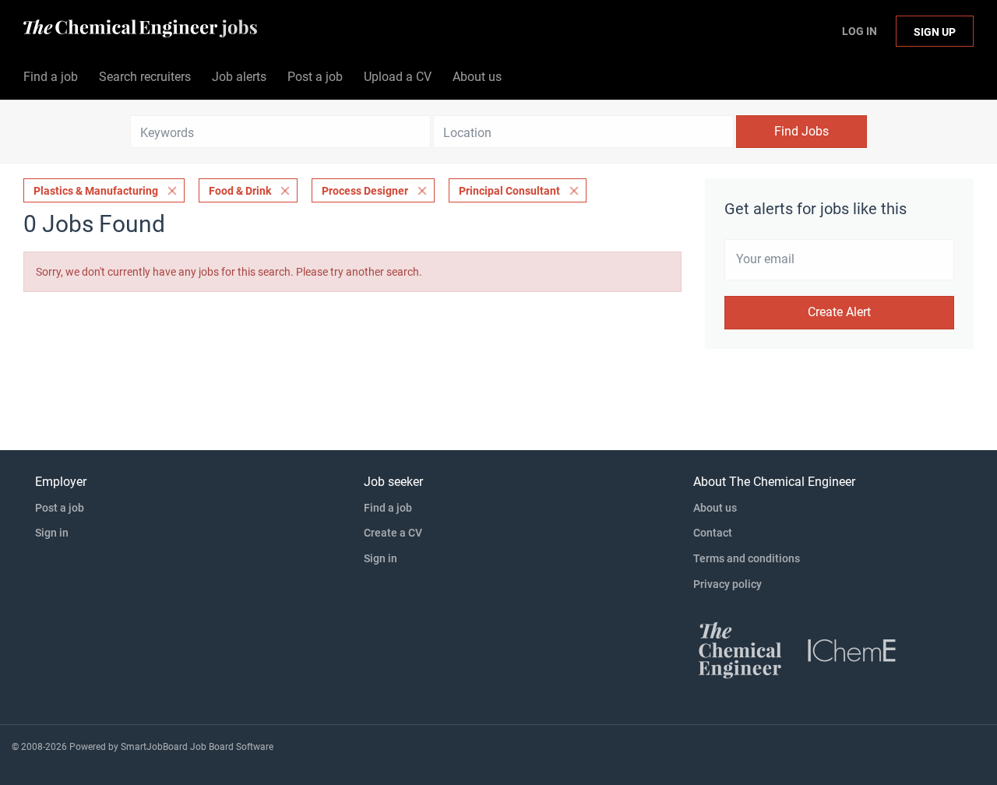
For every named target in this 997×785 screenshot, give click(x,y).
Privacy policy (727, 584)
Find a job (388, 508)
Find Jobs (801, 131)
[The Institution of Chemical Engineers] (852, 649)
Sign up (935, 32)
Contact (712, 532)
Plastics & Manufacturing (95, 191)
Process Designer (365, 191)
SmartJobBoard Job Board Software (197, 746)
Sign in (52, 532)
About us (715, 508)
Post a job (59, 508)
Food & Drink (240, 191)
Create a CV (393, 532)
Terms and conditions (746, 558)
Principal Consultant (509, 191)
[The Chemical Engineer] (740, 649)
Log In (859, 31)
